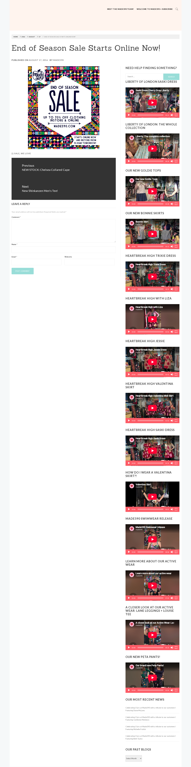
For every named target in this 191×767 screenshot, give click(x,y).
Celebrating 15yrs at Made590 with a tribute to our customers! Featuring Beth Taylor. (151, 737)
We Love (26, 153)
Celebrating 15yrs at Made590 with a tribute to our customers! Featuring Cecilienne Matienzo (151, 718)
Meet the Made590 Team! (120, 9)
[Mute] (172, 115)
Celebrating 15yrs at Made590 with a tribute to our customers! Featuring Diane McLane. (151, 709)
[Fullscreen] (176, 115)
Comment (16, 217)
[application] (152, 102)
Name (15, 244)
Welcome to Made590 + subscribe (155, 9)
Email (14, 257)
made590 (58, 60)
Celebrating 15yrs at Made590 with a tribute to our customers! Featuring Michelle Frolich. (151, 727)
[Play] (129, 115)
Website (68, 257)
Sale (17, 153)
